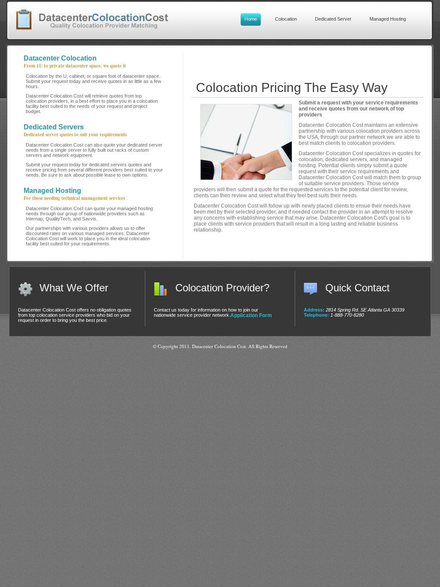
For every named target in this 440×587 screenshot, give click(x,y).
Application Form (251, 315)
